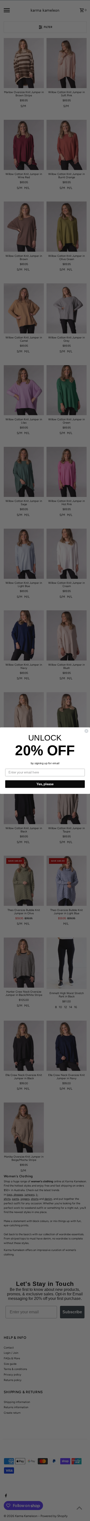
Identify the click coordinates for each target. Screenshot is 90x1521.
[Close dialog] (86, 731)
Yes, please (45, 784)
